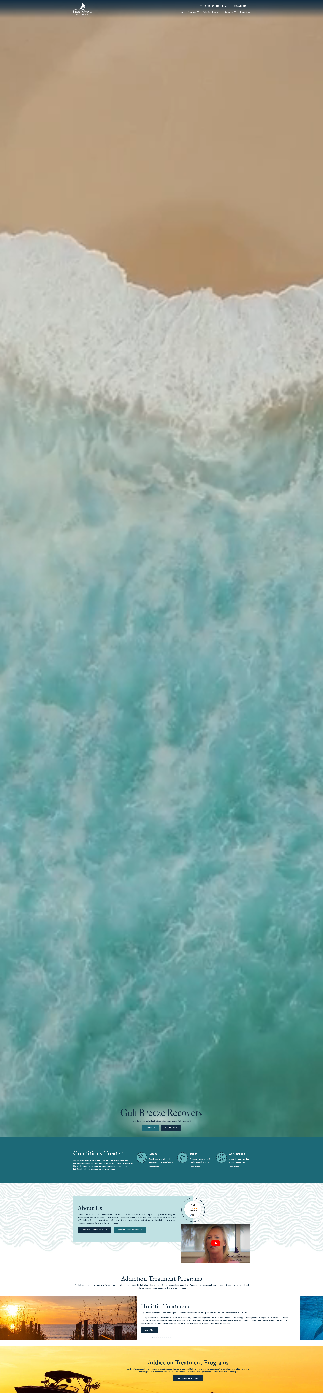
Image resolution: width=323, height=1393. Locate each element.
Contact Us (245, 12)
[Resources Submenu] (234, 13)
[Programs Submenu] (197, 13)
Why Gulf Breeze (210, 12)
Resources (228, 12)
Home (180, 12)
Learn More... (154, 1166)
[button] (152, 1337)
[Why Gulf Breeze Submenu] (219, 13)
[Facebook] (201, 6)
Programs (192, 12)
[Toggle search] (226, 6)
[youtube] (217, 6)
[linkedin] (213, 6)
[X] (209, 6)
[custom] (221, 6)
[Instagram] (205, 6)
